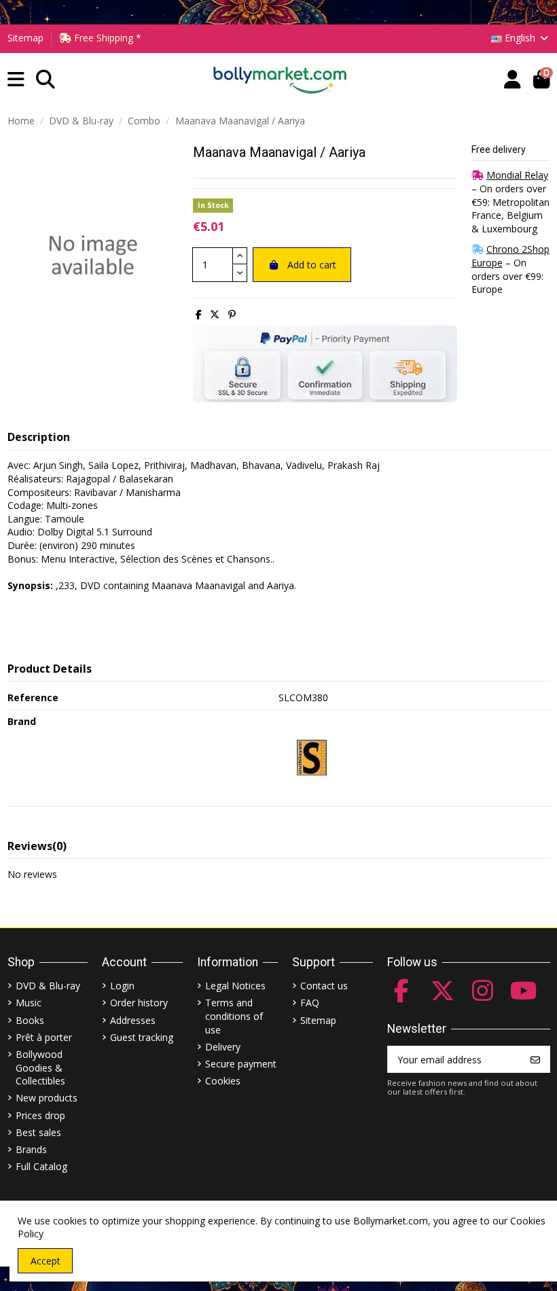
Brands (31, 1149)
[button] (16, 80)
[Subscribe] (535, 1059)
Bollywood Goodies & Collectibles (40, 1067)
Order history (139, 1002)
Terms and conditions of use (234, 1016)
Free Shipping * (106, 37)
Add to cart (311, 264)
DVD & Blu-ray (48, 985)
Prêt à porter (44, 1037)
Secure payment (240, 1063)
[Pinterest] (232, 314)
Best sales (38, 1132)
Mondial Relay (517, 175)
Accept (45, 1260)
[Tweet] (214, 314)
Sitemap (25, 37)
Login (122, 985)
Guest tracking (141, 1037)
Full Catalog (41, 1166)
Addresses (133, 1020)
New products (46, 1097)
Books (30, 1020)
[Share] (199, 314)
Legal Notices (235, 985)
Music (28, 1002)
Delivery (222, 1046)
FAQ (309, 1002)
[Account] (512, 80)
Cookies (222, 1080)
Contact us (324, 985)
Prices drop (40, 1115)
